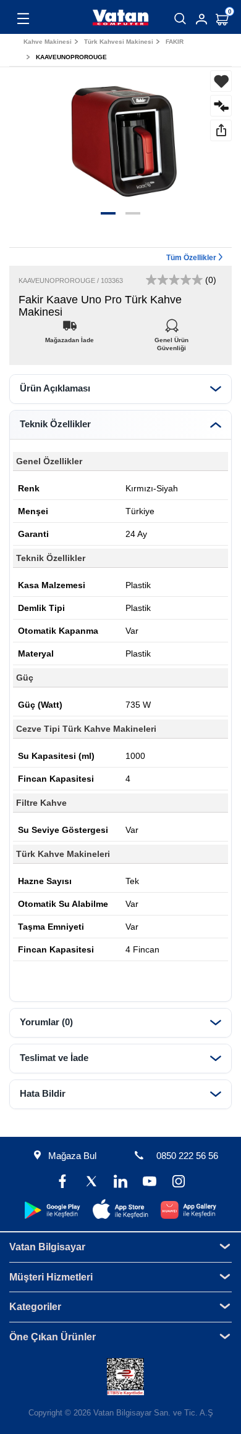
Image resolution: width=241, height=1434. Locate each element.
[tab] (120, 389)
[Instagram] (178, 1182)
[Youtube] (149, 1182)
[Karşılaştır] (221, 106)
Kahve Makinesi (47, 41)
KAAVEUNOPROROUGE (71, 57)
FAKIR (175, 41)
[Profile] (201, 19)
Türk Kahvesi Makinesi (118, 41)
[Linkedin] (120, 1182)
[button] (108, 213)
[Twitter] (91, 1182)
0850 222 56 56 (187, 1155)
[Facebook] (62, 1182)
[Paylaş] (221, 130)
